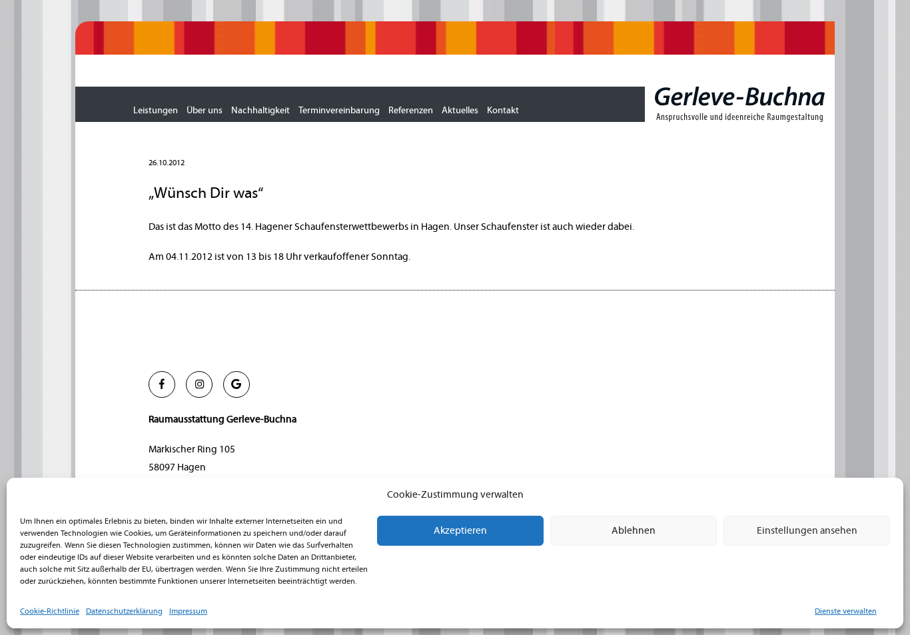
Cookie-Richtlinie (49, 611)
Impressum (188, 611)
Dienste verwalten (846, 611)
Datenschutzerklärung (124, 611)
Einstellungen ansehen (807, 530)
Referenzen (410, 110)
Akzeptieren (460, 530)
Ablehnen (634, 530)
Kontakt (503, 110)
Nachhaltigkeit (260, 110)
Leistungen (155, 110)
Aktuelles (460, 110)
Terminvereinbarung (339, 110)
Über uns (205, 110)
